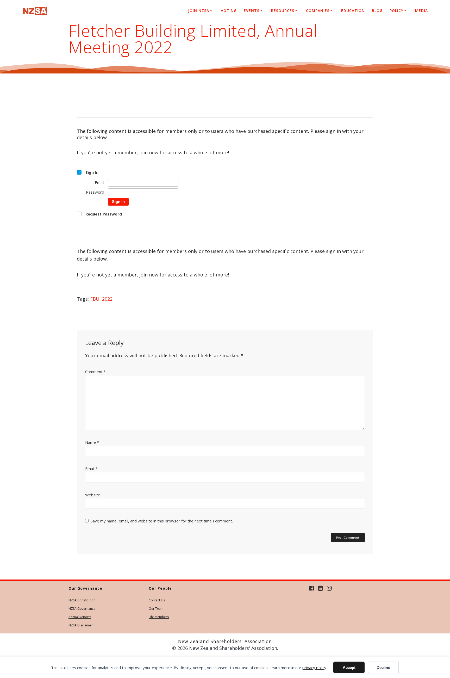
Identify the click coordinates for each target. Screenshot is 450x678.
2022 (107, 299)
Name (92, 442)
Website (92, 494)
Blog (377, 10)
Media (421, 10)
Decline (383, 667)
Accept (349, 667)
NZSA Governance (81, 608)
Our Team (156, 608)
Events (251, 10)
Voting (229, 10)
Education (353, 10)
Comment (95, 371)
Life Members (159, 617)
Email (91, 468)
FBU (94, 299)
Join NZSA (198, 10)
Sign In (118, 201)
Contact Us (157, 600)
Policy (396, 10)
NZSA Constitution (81, 600)
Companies (317, 10)
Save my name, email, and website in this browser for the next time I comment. (162, 520)
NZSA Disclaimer (80, 625)
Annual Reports (79, 617)
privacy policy (314, 667)
